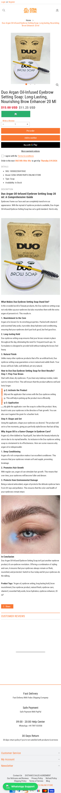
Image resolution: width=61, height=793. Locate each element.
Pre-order (30, 131)
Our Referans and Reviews (18, 778)
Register (10, 2)
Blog (48, 781)
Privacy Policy (37, 778)
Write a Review (8, 121)
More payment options (30, 151)
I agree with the (11, 156)
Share (8, 606)
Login (3, 2)
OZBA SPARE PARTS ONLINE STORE (38, 785)
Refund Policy (51, 778)
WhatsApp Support (22, 786)
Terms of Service (36, 781)
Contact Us (17, 775)
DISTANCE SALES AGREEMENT (38, 775)
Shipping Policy (20, 781)
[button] (4, 10)
